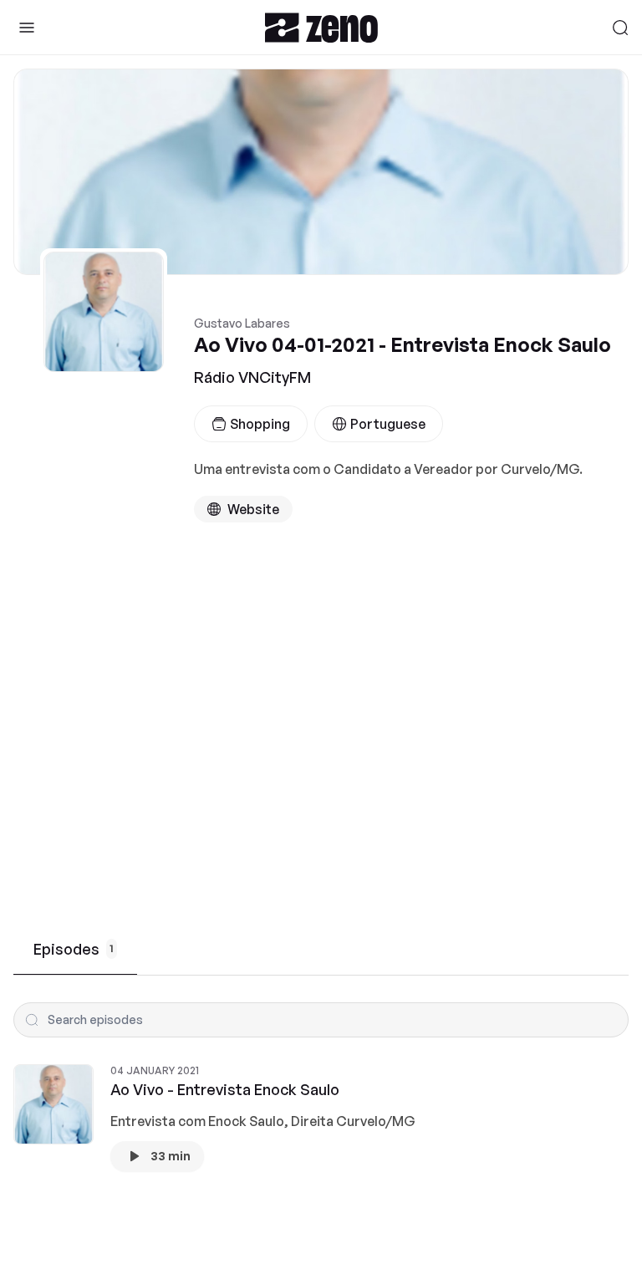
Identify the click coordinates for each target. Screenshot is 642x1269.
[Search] (620, 28)
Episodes (73, 949)
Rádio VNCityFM (252, 377)
